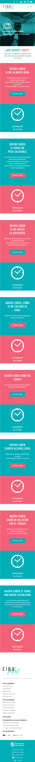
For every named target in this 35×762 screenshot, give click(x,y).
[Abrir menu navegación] (31, 7)
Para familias (7, 717)
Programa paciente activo (11, 725)
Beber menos (7, 691)
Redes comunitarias (9, 713)
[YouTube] (31, 2)
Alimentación (7, 688)
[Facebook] (25, 2)
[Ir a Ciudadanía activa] (9, 7)
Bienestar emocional (9, 694)
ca (17, 2)
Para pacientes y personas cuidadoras (15, 720)
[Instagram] (28, 2)
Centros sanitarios (8, 707)
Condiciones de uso (17, 749)
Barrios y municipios (9, 702)
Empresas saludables (9, 710)
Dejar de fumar (7, 696)
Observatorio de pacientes (11, 722)
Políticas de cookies (17, 752)
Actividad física (7, 686)
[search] (28, 7)
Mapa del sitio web (17, 755)
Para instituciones (8, 731)
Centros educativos (9, 705)
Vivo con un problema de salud (12, 728)
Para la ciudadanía (8, 683)
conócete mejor (17, 94)
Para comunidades (9, 700)
